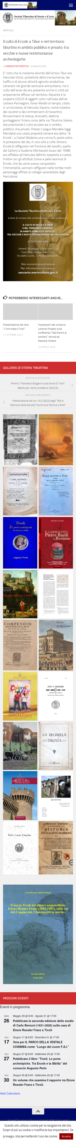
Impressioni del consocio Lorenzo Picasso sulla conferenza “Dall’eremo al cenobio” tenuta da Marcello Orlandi (52, 332)
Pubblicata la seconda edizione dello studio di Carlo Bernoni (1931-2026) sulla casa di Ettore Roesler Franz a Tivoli (43, 1025)
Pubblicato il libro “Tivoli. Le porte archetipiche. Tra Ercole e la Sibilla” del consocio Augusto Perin (40, 1063)
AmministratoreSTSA (17, 66)
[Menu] (71, 5)
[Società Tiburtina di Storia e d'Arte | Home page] (25, 5)
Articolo (8, 30)
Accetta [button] (66, 1136)
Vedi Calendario (10, 1093)
